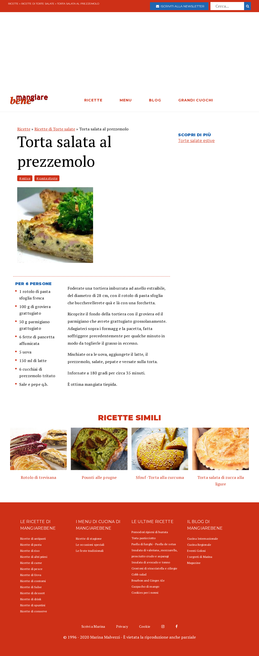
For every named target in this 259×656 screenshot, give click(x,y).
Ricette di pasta (30, 544)
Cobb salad (139, 574)
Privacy (122, 626)
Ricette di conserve (33, 611)
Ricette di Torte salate (37, 3)
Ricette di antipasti (33, 538)
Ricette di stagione (89, 538)
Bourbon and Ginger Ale (148, 580)
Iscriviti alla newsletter (181, 6)
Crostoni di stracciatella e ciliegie (154, 568)
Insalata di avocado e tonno (151, 562)
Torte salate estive (196, 140)
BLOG (155, 100)
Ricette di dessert (32, 593)
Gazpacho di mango (145, 586)
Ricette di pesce (31, 569)
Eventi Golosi (196, 551)
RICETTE (93, 100)
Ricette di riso (29, 551)
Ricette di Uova (30, 575)
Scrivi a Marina (93, 626)
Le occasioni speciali (90, 544)
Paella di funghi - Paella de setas (154, 544)
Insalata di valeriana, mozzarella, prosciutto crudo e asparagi (154, 553)
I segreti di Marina (199, 557)
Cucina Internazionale (202, 538)
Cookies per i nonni (145, 592)
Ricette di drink (30, 599)
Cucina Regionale (199, 544)
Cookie (144, 626)
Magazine (194, 563)
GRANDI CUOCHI (195, 100)
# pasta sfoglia (46, 178)
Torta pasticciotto (144, 538)
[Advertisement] (129, 56)
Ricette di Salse (31, 587)
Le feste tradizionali (90, 551)
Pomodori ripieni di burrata (150, 532)
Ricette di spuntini (32, 605)
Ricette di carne (31, 563)
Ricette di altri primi (33, 557)
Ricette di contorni (33, 581)
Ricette (13, 3)
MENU (126, 100)
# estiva (24, 178)
